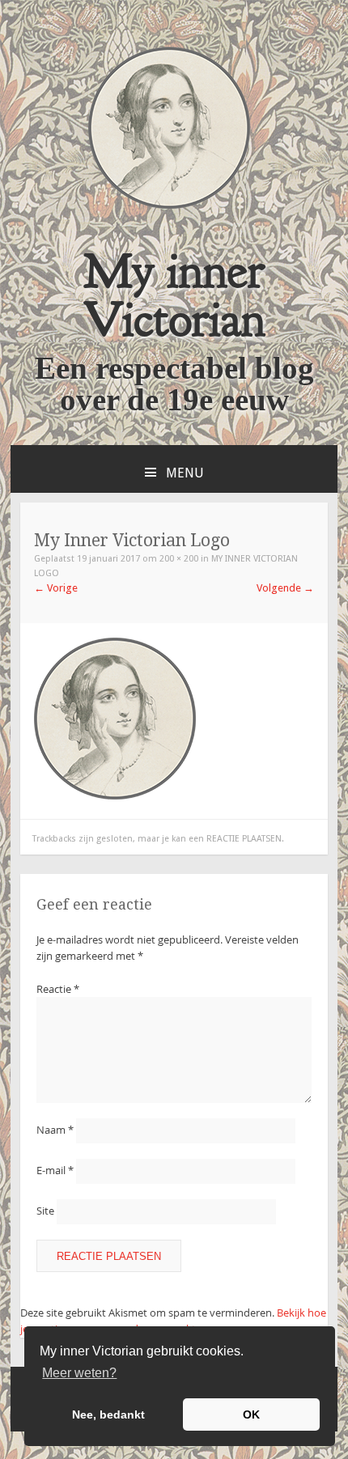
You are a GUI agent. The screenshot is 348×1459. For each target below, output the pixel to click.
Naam (55, 1129)
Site (45, 1210)
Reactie (57, 989)
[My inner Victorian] (169, 205)
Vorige (56, 588)
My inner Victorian (174, 295)
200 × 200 (178, 558)
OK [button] (251, 1414)
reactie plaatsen (244, 838)
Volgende (285, 588)
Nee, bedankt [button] (108, 1414)
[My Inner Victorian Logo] (115, 796)
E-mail (55, 1170)
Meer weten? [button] (79, 1373)
